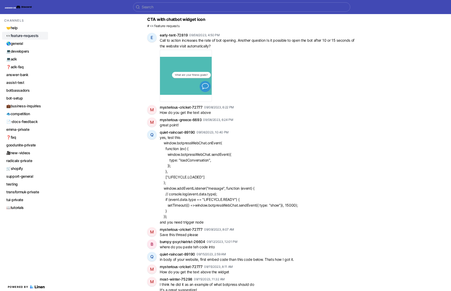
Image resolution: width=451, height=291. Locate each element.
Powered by (18, 286)
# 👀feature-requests (163, 26)
